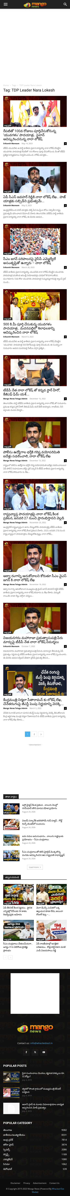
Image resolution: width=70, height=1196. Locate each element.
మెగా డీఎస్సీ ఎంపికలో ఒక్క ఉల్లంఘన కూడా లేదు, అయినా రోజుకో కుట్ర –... (49, 911)
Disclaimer (15, 1183)
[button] (5, 4)
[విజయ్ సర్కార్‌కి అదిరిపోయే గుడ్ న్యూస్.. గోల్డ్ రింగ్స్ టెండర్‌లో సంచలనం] (11, 824)
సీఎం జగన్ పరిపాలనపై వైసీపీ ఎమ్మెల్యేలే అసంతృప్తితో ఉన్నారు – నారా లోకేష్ (29, 261)
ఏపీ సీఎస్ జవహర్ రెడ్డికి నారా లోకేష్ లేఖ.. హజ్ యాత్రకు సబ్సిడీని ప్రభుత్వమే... (34, 199)
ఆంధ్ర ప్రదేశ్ (7, 125)
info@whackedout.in (41, 1043)
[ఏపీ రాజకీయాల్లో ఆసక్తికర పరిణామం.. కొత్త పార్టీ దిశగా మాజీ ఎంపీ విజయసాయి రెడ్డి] (51, 930)
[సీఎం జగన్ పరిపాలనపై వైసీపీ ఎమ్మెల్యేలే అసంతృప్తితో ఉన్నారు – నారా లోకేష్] (35, 239)
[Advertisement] (35, 45)
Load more (34, 867)
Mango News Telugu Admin (15, 398)
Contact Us (54, 1183)
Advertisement (39, 1183)
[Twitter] (35, 1052)
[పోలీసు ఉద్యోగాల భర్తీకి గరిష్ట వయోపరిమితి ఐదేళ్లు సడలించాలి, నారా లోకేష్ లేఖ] (35, 432)
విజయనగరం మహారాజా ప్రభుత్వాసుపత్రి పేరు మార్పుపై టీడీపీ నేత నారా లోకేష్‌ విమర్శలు (33, 640)
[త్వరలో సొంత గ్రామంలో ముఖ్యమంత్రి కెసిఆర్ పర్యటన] (11, 1092)
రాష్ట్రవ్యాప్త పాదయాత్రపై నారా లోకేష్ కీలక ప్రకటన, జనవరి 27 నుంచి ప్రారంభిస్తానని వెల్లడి (33, 516)
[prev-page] (5, 957)
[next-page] (41, 734)
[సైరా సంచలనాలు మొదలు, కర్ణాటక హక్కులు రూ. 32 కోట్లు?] (11, 1077)
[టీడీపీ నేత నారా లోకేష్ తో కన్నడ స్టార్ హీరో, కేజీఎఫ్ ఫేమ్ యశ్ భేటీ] (35, 370)
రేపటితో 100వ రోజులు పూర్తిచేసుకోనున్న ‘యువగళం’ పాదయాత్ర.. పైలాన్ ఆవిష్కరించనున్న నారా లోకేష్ (29, 135)
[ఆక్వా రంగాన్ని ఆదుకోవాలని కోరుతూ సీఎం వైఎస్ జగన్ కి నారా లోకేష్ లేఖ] (35, 556)
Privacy (26, 1183)
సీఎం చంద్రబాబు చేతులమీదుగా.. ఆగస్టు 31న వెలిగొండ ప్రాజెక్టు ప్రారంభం (18, 947)
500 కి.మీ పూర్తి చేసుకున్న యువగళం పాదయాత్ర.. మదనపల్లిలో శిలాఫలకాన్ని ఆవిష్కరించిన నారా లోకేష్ (29, 328)
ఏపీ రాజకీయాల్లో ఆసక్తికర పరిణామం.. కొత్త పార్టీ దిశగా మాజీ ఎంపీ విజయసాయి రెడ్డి (50, 947)
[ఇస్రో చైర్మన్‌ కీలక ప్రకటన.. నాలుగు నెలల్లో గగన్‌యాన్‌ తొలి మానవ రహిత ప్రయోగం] (11, 809)
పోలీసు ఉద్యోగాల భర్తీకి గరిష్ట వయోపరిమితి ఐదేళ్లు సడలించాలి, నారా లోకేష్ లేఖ (31, 454)
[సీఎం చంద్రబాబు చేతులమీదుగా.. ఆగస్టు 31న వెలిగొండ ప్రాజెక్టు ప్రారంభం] (18, 930)
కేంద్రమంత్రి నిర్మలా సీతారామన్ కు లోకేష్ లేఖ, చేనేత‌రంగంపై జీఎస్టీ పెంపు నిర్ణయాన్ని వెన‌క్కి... (33, 702)
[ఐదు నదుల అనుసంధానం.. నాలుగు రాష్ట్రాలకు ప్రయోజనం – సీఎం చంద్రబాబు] (11, 840)
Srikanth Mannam (11, 143)
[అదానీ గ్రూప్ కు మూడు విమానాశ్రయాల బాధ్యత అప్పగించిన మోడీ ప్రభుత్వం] (11, 1108)
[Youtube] (44, 1052)
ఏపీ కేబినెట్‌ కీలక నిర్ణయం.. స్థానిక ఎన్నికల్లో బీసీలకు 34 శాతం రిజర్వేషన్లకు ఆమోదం (17, 911)
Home (6, 85)
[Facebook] (26, 1052)
